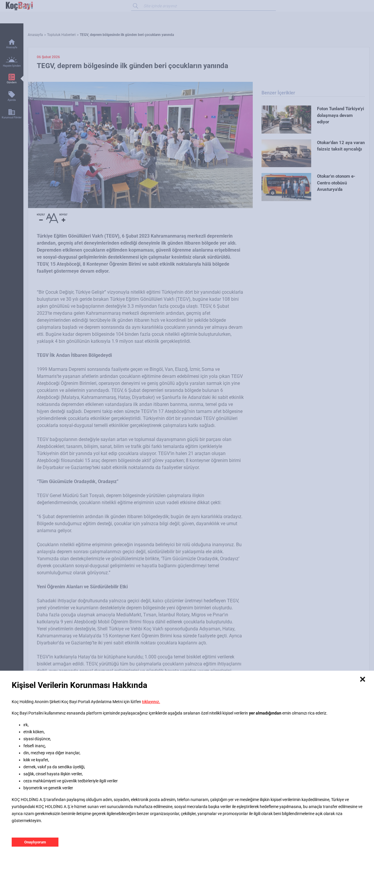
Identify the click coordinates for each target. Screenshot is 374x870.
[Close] (362, 679)
